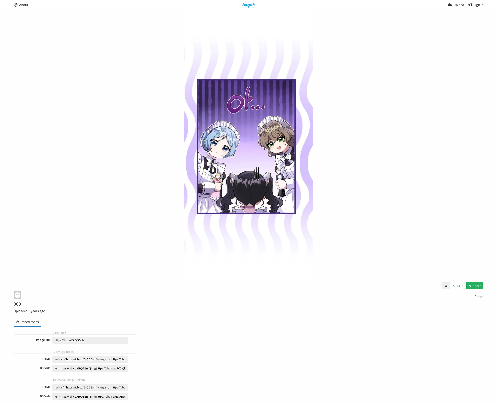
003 (17, 304)
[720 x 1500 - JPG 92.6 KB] (446, 285)
